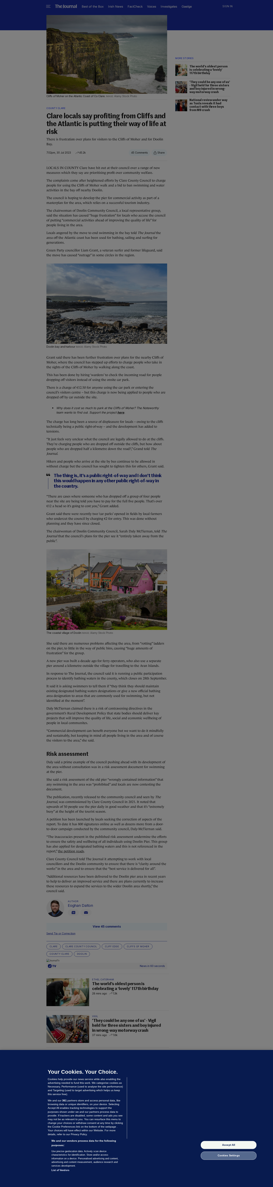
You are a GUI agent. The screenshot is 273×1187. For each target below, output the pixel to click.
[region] (136, 1118)
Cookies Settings (229, 1155)
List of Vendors (60, 1170)
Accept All (228, 1144)
